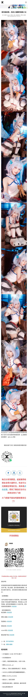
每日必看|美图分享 (7, 687)
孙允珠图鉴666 (6, 657)
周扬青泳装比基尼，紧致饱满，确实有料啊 (14, 683)
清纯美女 (18, 15)
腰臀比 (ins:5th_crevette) (9, 676)
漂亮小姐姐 (23, 15)
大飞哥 (20, 694)
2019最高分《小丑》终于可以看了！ (12, 654)
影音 (12, 15)
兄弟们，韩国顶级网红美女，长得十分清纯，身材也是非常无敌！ (14, 661)
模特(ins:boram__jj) (7, 665)
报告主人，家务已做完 (8, 679)
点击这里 (14, 606)
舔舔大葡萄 (9, 644)
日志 (14, 15)
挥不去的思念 (10, 641)
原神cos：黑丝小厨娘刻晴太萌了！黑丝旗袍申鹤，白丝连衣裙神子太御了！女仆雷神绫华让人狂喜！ (14, 668)
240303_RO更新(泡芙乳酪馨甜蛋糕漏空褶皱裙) (14, 672)
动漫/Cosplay (7, 15)
